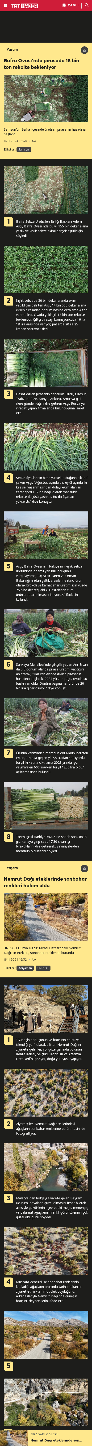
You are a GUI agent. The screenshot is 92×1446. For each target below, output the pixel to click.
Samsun (23, 149)
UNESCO (43, 968)
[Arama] (87, 6)
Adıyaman (25, 968)
